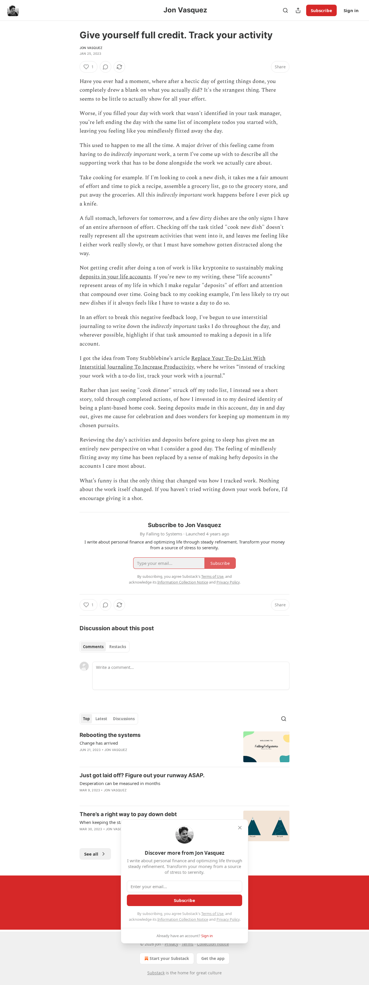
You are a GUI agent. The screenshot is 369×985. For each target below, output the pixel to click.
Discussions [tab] (124, 718)
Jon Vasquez (91, 48)
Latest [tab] (101, 718)
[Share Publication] (298, 10)
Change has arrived (99, 743)
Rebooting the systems (110, 735)
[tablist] (104, 646)
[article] (184, 747)
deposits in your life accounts (115, 277)
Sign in (351, 10)
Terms (187, 944)
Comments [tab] (93, 646)
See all (91, 854)
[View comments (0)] (105, 67)
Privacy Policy (228, 919)
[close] (239, 827)
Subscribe (321, 10)
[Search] (285, 10)
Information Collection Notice (182, 919)
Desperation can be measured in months (120, 783)
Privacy (171, 944)
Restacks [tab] (117, 646)
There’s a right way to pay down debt (128, 814)
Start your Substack (169, 958)
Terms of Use (212, 913)
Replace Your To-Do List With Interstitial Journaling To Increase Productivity (173, 362)
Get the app (213, 958)
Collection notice (213, 944)
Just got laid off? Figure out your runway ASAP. (142, 775)
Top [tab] (86, 718)
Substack (156, 972)
